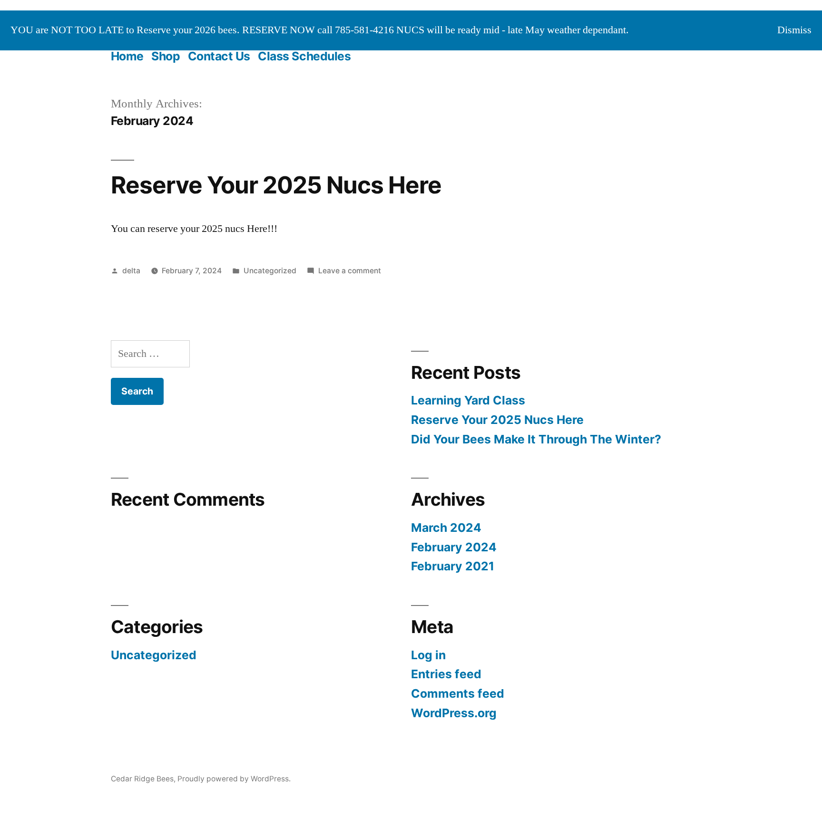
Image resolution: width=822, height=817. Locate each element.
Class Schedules (304, 56)
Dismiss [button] (794, 30)
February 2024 (454, 547)
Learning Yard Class (468, 400)
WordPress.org (454, 713)
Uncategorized (270, 270)
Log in (428, 655)
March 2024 (446, 527)
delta (131, 270)
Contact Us (219, 56)
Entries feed (446, 674)
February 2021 (452, 566)
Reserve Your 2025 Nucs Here (276, 185)
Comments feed (457, 693)
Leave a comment (349, 270)
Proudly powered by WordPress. (234, 778)
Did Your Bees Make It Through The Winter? (536, 439)
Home (127, 56)
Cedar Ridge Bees (142, 778)
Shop (165, 56)
